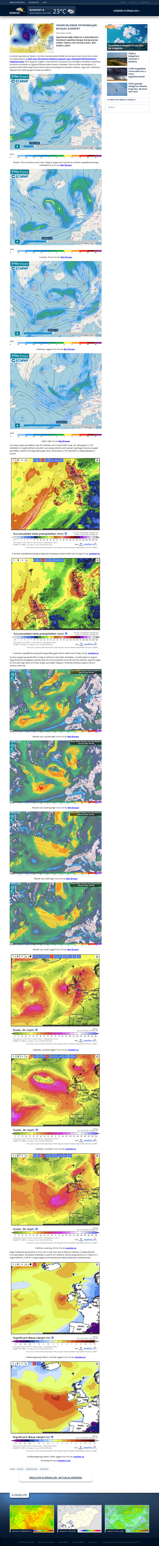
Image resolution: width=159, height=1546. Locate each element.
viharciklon (44, 1469)
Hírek (45, 2)
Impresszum (92, 1542)
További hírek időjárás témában (121, 99)
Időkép (123, 2)
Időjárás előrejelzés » (126, 10)
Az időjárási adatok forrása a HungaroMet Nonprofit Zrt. (121, 1542)
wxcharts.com (64, 1460)
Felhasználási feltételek (46, 1542)
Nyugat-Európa (31, 1469)
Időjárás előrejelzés (17, 2)
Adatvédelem (63, 1542)
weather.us (94, 553)
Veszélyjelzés (34, 2)
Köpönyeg (133, 2)
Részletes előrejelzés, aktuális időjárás (55, 1477)
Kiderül (18, 10)
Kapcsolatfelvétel (78, 1542)
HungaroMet (144, 2)
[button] (40, 11)
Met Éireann (66, 165)
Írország (20, 1469)
